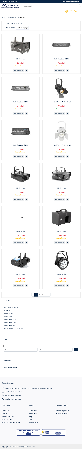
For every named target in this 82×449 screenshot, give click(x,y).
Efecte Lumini (8, 313)
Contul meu (33, 411)
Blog (30, 417)
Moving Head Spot (10, 322)
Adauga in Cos (18, 70)
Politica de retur (7, 420)
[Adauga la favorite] (26, 70)
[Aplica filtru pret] (76, 349)
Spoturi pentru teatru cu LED (13, 328)
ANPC (30, 420)
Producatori (12, 17)
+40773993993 (12, 2)
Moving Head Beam (10, 319)
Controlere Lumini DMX (11, 307)
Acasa (3, 17)
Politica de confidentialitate (11, 422)
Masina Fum (8, 316)
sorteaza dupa (9, 28)
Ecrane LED (7, 310)
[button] (28, 432)
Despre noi (5, 411)
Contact (4, 414)
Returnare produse (62, 411)
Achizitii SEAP (33, 422)
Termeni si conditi (8, 417)
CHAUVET (22, 17)
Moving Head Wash (10, 325)
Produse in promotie (10, 367)
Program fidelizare (62, 413)
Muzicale (13, 446)
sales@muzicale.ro (72, 2)
